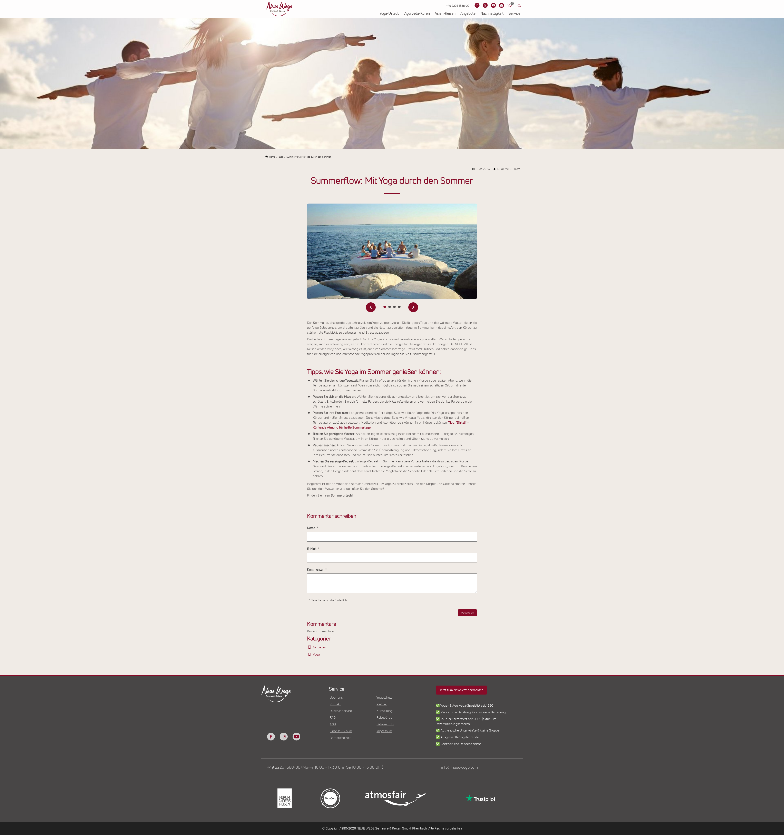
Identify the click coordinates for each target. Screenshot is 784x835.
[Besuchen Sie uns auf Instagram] (485, 5)
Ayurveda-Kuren (417, 14)
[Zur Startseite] (279, 9)
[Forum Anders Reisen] (284, 798)
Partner (381, 704)
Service (514, 14)
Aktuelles (319, 647)
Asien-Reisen (445, 14)
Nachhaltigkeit (492, 14)
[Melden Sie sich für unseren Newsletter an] (501, 5)
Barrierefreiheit (340, 737)
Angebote (468, 14)
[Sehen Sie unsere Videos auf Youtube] (493, 5)
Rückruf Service (341, 711)
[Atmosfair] (395, 798)
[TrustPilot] (480, 798)
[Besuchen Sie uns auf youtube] (296, 736)
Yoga (316, 654)
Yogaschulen (385, 697)
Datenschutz (385, 724)
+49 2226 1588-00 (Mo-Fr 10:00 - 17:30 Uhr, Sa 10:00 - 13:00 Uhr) (325, 767)
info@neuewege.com (459, 767)
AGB (333, 724)
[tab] (384, 306)
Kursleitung (384, 711)
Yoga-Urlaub (389, 14)
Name (311, 528)
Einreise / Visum (341, 731)
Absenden (467, 612)
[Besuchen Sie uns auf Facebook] (476, 5)
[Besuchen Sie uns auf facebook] (271, 736)
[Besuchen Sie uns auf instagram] (283, 736)
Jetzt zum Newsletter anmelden (461, 690)
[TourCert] (330, 798)
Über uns (336, 697)
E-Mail (312, 548)
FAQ (333, 717)
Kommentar (315, 569)
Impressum (384, 731)
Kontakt (335, 704)
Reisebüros (384, 717)
